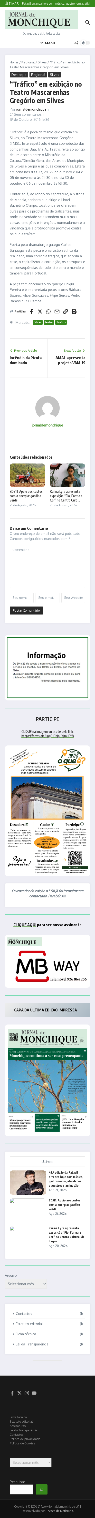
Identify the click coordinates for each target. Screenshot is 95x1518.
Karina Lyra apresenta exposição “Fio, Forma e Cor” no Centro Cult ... (66, 495)
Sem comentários (28, 114)
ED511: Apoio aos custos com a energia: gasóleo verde (26, 495)
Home (14, 62)
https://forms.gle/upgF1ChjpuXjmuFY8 (47, 736)
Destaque (19, 75)
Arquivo (11, 1275)
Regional (28, 62)
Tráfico (61, 322)
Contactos (16, 1434)
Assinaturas (18, 1426)
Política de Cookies (22, 1443)
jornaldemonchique (31, 109)
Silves (42, 62)
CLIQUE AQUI (24, 924)
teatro (49, 322)
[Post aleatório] (76, 43)
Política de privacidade (25, 1439)
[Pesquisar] (42, 1489)
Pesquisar (17, 1482)
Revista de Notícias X (60, 1511)
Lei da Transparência (24, 1430)
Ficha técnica (18, 1417)
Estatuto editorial (21, 1421)
